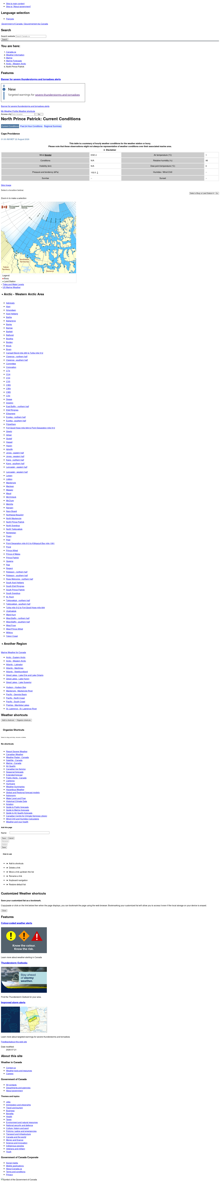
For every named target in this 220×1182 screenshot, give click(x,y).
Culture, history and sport (17, 1128)
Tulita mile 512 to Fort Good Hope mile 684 (25, 607)
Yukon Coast (12, 636)
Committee (11, 363)
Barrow (9, 327)
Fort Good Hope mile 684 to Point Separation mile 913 (30, 427)
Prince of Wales (13, 554)
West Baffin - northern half (17, 618)
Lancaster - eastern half (16, 467)
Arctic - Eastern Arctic (15, 657)
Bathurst (10, 335)
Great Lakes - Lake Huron (17, 678)
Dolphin (9, 402)
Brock (8, 345)
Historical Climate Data (16, 801)
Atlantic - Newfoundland (17, 671)
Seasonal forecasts (14, 771)
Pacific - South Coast (15, 701)
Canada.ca (11, 51)
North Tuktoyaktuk (14, 529)
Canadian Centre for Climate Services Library (26, 815)
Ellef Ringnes (12, 409)
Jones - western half (15, 456)
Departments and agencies (18, 1087)
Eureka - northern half (16, 417)
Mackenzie (11, 482)
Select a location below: (12, 190)
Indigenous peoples (15, 1145)
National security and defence (19, 1125)
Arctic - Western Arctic (16, 63)
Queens (9, 561)
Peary (8, 536)
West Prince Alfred (14, 628)
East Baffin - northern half (17, 406)
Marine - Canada (13, 763)
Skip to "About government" (18, 6)
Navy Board (11, 511)
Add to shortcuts (8, 720)
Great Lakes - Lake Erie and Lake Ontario (24, 675)
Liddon (9, 479)
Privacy (9, 1174)
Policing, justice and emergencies (21, 1131)
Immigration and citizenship (18, 1104)
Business (10, 1110)
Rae (8, 564)
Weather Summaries (15, 786)
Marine (9, 57)
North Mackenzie (13, 518)
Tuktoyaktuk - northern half (18, 600)
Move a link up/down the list (21, 871)
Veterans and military (15, 1148)
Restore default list (17, 884)
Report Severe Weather (16, 751)
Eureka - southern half (16, 420)
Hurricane (10, 783)
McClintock (11, 496)
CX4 (8, 395)
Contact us (11, 1067)
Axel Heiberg (12, 313)
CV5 (8, 381)
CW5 (8, 392)
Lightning (10, 780)
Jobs (8, 1101)
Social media (12, 1162)
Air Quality (11, 766)
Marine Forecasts (14, 60)
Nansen (9, 507)
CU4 (8, 374)
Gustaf (9, 438)
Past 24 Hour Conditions (31, 126)
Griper (9, 434)
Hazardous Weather (15, 789)
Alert (8, 306)
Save (4, 838)
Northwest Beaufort (14, 514)
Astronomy (11, 795)
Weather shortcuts (27, 111)
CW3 (8, 385)
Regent (9, 568)
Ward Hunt (11, 614)
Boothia (9, 338)
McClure (10, 500)
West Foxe (11, 625)
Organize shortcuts (24, 720)
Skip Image (6, 185)
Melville (9, 504)
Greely (9, 431)
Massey (9, 489)
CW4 (8, 388)
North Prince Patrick (15, 521)
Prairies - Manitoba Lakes (17, 705)
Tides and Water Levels (13, 284)
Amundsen (11, 310)
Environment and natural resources (22, 1122)
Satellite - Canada (14, 760)
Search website (8, 36)
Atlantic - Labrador (14, 664)
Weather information (15, 54)
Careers (9, 1073)
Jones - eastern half (15, 452)
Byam (8, 349)
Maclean (10, 486)
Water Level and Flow (16, 798)
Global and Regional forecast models (23, 792)
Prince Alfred (12, 550)
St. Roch (10, 596)
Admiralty (10, 302)
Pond (8, 546)
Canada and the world (16, 1137)
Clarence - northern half (16, 356)
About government (14, 1090)
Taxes (8, 1119)
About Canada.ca (14, 1168)
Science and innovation (16, 1142)
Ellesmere (10, 413)
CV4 (8, 377)
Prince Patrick (12, 557)
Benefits (9, 1113)
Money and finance (14, 1139)
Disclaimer (111, 149)
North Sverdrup (13, 525)
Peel (8, 539)
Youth (8, 1151)
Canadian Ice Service (16, 769)
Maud (8, 493)
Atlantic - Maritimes (14, 668)
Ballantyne (11, 320)
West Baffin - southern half (18, 621)
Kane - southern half (15, 463)
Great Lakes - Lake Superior (18, 682)
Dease (9, 399)
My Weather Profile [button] (10, 111)
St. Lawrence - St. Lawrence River (21, 708)
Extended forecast (14, 774)
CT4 (8, 370)
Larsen (9, 475)
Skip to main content (15, 3)
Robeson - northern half (16, 571)
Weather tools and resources (19, 1070)
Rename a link (15, 876)
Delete (4, 844)
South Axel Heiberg (15, 582)
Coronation (11, 367)
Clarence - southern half (17, 360)
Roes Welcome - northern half (19, 578)
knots (48, 154)
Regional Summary (52, 126)
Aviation (9, 804)
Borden (9, 342)
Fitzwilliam (11, 424)
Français (10, 18)
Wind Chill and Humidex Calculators (22, 818)
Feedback (14, 1041)
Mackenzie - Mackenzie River (19, 690)
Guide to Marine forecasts (17, 810)
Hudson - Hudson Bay (16, 687)
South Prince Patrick (15, 589)
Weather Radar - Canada (17, 757)
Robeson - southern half (17, 575)
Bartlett (9, 331)
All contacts (11, 1084)
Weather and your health (17, 821)
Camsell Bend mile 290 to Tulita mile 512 (24, 352)
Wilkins (9, 632)
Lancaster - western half (17, 472)
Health (9, 1116)
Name (3, 832)
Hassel (9, 442)
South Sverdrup (13, 593)
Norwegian (11, 532)
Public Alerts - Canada (16, 777)
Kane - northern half (15, 459)
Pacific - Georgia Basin (16, 694)
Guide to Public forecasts (17, 807)
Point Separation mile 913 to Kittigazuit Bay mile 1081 (30, 543)
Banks (9, 324)
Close (4, 911)
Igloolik (9, 449)
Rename (5, 841)
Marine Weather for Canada (13, 652)
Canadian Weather (14, 754)
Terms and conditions (15, 1171)
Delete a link (14, 867)
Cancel (10, 838)
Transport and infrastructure (18, 1134)
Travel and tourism (14, 1107)
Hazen (9, 445)
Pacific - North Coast (15, 697)
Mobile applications (15, 1165)
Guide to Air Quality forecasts (19, 812)
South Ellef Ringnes (15, 586)
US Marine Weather (11, 287)
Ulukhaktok (11, 611)
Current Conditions (10, 126)
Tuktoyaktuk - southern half (18, 603)
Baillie (9, 317)
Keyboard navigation (18, 880)
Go (39, 114)
